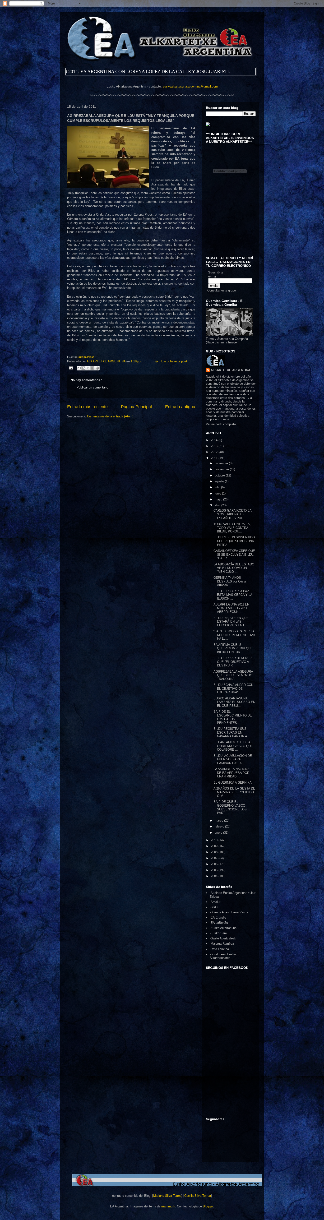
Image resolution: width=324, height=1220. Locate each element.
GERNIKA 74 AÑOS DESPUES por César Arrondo (229, 581)
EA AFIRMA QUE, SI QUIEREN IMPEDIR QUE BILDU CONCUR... (233, 648)
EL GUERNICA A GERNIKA (232, 782)
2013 (214, 446)
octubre (220, 475)
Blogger (208, 1206)
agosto (220, 481)
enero (219, 832)
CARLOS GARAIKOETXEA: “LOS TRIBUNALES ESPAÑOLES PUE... (233, 514)
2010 (214, 840)
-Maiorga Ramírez (222, 943)
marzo (219, 820)
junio (218, 493)
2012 (214, 452)
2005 (214, 870)
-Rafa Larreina (219, 949)
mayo (219, 499)
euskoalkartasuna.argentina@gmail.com (190, 86)
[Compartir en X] (88, 368)
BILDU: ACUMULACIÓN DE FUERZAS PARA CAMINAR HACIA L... (232, 759)
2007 (214, 858)
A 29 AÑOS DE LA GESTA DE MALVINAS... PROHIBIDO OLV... (234, 792)
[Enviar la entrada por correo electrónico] (70, 368)
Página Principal (136, 406)
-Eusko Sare (218, 933)
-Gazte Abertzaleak (223, 938)
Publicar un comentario (92, 387)
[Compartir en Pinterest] (97, 368)
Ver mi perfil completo (221, 424)
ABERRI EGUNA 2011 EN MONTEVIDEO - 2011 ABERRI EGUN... (231, 608)
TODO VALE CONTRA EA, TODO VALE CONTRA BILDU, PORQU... (232, 527)
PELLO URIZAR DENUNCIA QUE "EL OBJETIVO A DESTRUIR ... (232, 661)
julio (218, 487)
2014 (214, 440)
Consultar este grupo (221, 290)
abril (218, 505)
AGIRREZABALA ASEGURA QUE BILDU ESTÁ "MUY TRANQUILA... (233, 675)
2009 (214, 846)
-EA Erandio (218, 917)
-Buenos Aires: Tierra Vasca (229, 912)
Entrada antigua (180, 406)
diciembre (222, 463)
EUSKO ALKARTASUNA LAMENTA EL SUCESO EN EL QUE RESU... (234, 702)
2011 (214, 458)
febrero (220, 826)
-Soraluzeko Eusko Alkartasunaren (223, 956)
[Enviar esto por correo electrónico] (79, 368)
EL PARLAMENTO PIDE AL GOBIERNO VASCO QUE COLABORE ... (233, 745)
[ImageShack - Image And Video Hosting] (208, 125)
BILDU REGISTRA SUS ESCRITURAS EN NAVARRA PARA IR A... (231, 732)
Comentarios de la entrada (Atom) (110, 416)
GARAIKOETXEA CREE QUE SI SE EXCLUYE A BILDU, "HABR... (234, 554)
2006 (214, 864)
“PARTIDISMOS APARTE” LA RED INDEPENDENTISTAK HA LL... (234, 634)
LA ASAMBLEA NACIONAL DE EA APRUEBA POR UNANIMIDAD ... (232, 772)
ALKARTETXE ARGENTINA (106, 361)
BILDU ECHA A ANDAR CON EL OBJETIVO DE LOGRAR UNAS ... (233, 688)
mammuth (168, 1206)
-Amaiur (215, 902)
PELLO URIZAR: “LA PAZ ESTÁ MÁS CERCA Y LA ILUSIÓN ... (232, 594)
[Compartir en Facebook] (92, 368)
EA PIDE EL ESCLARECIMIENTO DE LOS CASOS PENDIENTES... (232, 717)
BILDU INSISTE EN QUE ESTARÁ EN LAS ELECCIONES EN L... (231, 621)
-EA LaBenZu (219, 922)
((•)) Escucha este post (171, 361)
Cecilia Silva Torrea (197, 1195)
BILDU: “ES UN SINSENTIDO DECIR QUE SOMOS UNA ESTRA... (234, 541)
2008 (214, 852)
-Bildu (214, 907)
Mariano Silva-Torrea (167, 1195)
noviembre (222, 469)
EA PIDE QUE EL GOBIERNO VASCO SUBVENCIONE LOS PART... (230, 807)
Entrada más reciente (87, 406)
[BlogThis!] (83, 368)
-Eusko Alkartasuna (223, 928)
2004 (214, 876)
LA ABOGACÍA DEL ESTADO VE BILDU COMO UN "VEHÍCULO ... (233, 568)
